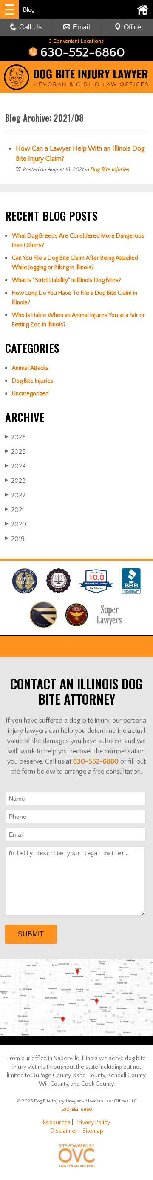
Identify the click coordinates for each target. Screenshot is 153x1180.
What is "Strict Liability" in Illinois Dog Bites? (66, 280)
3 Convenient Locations (76, 41)
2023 (15, 481)
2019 (15, 539)
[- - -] (9, 9)
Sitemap (92, 1131)
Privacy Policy (93, 1122)
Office (132, 27)
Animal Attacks (30, 368)
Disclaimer (63, 1131)
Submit (31, 934)
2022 (15, 495)
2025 (15, 452)
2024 (15, 466)
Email (81, 27)
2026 (15, 437)
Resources (57, 1122)
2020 (15, 524)
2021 (14, 510)
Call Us (30, 27)
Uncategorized (30, 393)
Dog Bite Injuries (109, 169)
